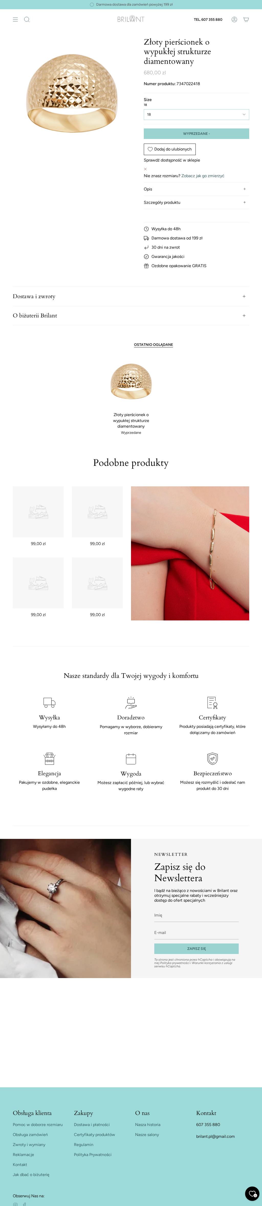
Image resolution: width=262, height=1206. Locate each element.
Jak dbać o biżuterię (31, 1174)
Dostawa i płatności (92, 1124)
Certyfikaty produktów (94, 1134)
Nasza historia (147, 1124)
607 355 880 (208, 1124)
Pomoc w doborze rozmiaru (38, 1124)
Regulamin (83, 1144)
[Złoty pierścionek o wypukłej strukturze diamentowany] (131, 382)
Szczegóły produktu (162, 202)
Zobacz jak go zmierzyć (202, 175)
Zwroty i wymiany (29, 1144)
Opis (148, 189)
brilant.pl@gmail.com (215, 1136)
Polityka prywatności (175, 963)
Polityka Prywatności (93, 1154)
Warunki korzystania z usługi (212, 963)
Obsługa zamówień (30, 1134)
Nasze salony (147, 1134)
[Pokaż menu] (15, 19)
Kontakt (20, 1164)
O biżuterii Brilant (35, 315)
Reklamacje (23, 1154)
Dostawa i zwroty (34, 296)
